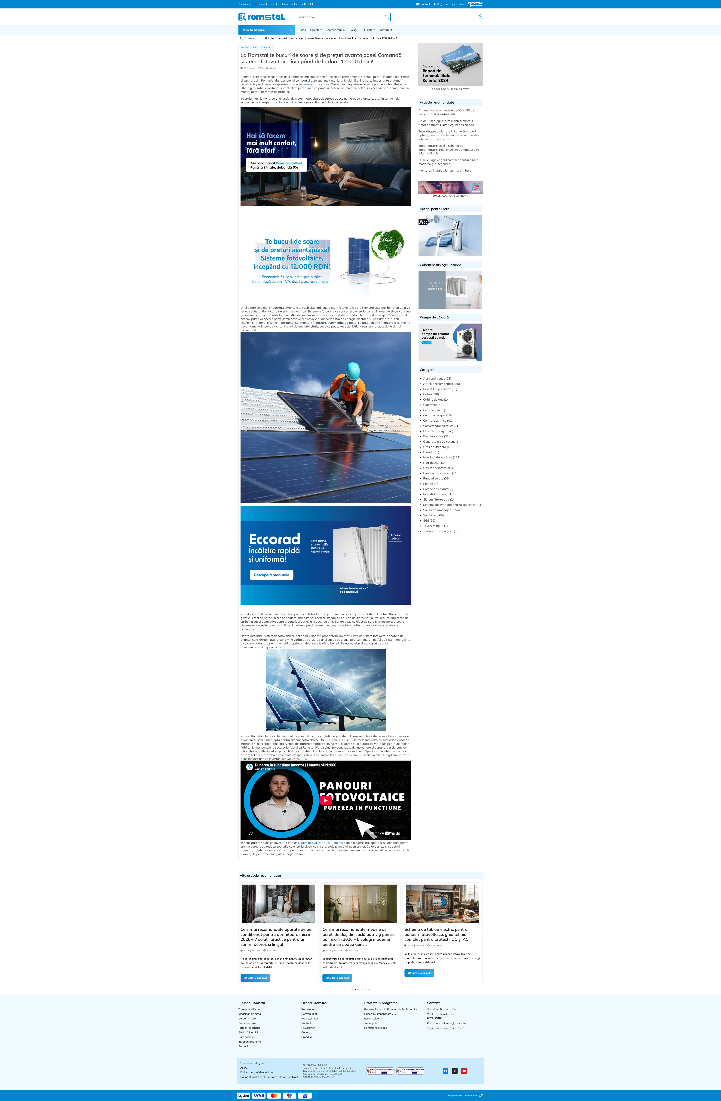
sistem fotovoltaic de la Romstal (320, 843)
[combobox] (344, 17)
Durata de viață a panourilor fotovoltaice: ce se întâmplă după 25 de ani (442, 934)
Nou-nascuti (431, 462)
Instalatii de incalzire (437, 457)
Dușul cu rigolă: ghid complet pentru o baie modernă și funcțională (448, 162)
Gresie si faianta (434, 447)
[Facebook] (445, 1071)
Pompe (428, 483)
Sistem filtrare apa (436, 499)
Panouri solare (249, 47)
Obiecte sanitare (434, 468)
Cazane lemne (433, 410)
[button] (233, 933)
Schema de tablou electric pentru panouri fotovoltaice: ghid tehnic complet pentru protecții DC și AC (355, 934)
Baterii (302, 30)
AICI (255, 4)
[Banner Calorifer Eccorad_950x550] (326, 606)
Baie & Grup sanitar (437, 389)
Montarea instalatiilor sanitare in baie (445, 170)
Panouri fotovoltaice (437, 473)
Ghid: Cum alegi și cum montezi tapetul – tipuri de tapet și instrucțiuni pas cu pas (447, 123)
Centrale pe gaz (434, 415)
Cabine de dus (433, 399)
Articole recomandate (438, 384)
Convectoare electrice (438, 426)
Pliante (368, 30)
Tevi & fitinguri (433, 526)
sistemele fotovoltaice (314, 84)
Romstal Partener (435, 494)
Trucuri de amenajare (438, 531)
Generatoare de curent (439, 441)
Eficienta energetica (437, 431)
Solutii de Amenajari (437, 510)
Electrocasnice (433, 436)
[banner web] (326, 207)
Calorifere (316, 30)
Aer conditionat (434, 378)
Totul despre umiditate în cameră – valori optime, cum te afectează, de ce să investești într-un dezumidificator (450, 135)
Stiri (426, 520)
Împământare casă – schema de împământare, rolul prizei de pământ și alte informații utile (449, 149)
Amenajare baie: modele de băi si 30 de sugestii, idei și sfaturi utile (446, 112)
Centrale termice (336, 30)
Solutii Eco (252, 37)
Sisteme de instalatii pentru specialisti (450, 505)
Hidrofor (429, 452)
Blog (241, 37)
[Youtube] (464, 1071)
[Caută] (387, 17)
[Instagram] (455, 1071)
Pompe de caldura (436, 489)
